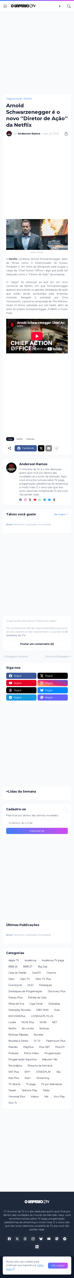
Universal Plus (16, 1096)
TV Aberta (14, 1084)
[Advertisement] (37, 53)
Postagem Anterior (16, 656)
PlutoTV (60, 1047)
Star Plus (13, 1078)
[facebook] (20, 500)
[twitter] (30, 500)
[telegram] (44, 500)
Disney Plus (15, 997)
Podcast (13, 1053)
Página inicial (14, 99)
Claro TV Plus (43, 979)
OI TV (37, 1040)
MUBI (43, 1022)
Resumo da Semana (40, 1065)
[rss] (37, 1247)
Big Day (42, 966)
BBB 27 (27, 966)
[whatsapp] (40, 500)
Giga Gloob (36, 1003)
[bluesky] (49, 500)
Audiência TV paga (53, 960)
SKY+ (27, 1071)
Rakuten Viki (49, 1059)
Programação (52, 1053)
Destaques (45, 985)
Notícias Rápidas (18, 1034)
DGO (30, 985)
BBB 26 (13, 966)
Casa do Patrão (17, 972)
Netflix (28, 99)
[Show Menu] (5, 6)
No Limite (28, 1028)
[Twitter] (41, 448)
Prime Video (31, 1053)
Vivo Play (59, 1096)
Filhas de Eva (16, 1003)
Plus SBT (44, 1047)
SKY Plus (13, 1071)
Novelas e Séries (18, 1040)
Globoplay (54, 1003)
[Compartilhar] (65, 134)
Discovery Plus (56, 991)
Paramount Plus (55, 1040)
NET (54, 1022)
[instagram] (25, 500)
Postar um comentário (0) (37, 644)
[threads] (54, 500)
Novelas (38, 1034)
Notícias (30, 439)
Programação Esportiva (22, 1059)
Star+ (28, 1078)
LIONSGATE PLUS (42, 1016)
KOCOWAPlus (16, 1016)
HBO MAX (42, 1009)
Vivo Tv (12, 1102)
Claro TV (25, 979)
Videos (35, 1096)
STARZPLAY (43, 1071)
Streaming (42, 1078)
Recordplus (15, 1065)
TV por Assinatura (51, 1084)
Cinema (51, 972)
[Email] (48, 448)
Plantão (13, 1047)
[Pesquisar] (69, 6)
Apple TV (13, 960)
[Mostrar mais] (56, 448)
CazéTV (36, 972)
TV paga (31, 1084)
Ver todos (59, 514)
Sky (58, 1071)
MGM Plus (28, 1022)
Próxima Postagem (57, 656)
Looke (12, 1022)
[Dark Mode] (61, 6)
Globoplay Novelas (19, 1009)
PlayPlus (28, 1047)
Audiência (30, 960)
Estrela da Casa (37, 997)
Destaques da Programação (25, 991)
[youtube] (35, 500)
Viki (46, 1096)
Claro (11, 979)
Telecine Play (29, 1090)
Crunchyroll (15, 985)
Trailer (46, 1090)
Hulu (57, 1009)
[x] (17, 1239)
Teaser (12, 1090)
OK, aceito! (57, 1265)
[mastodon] (57, 1239)
